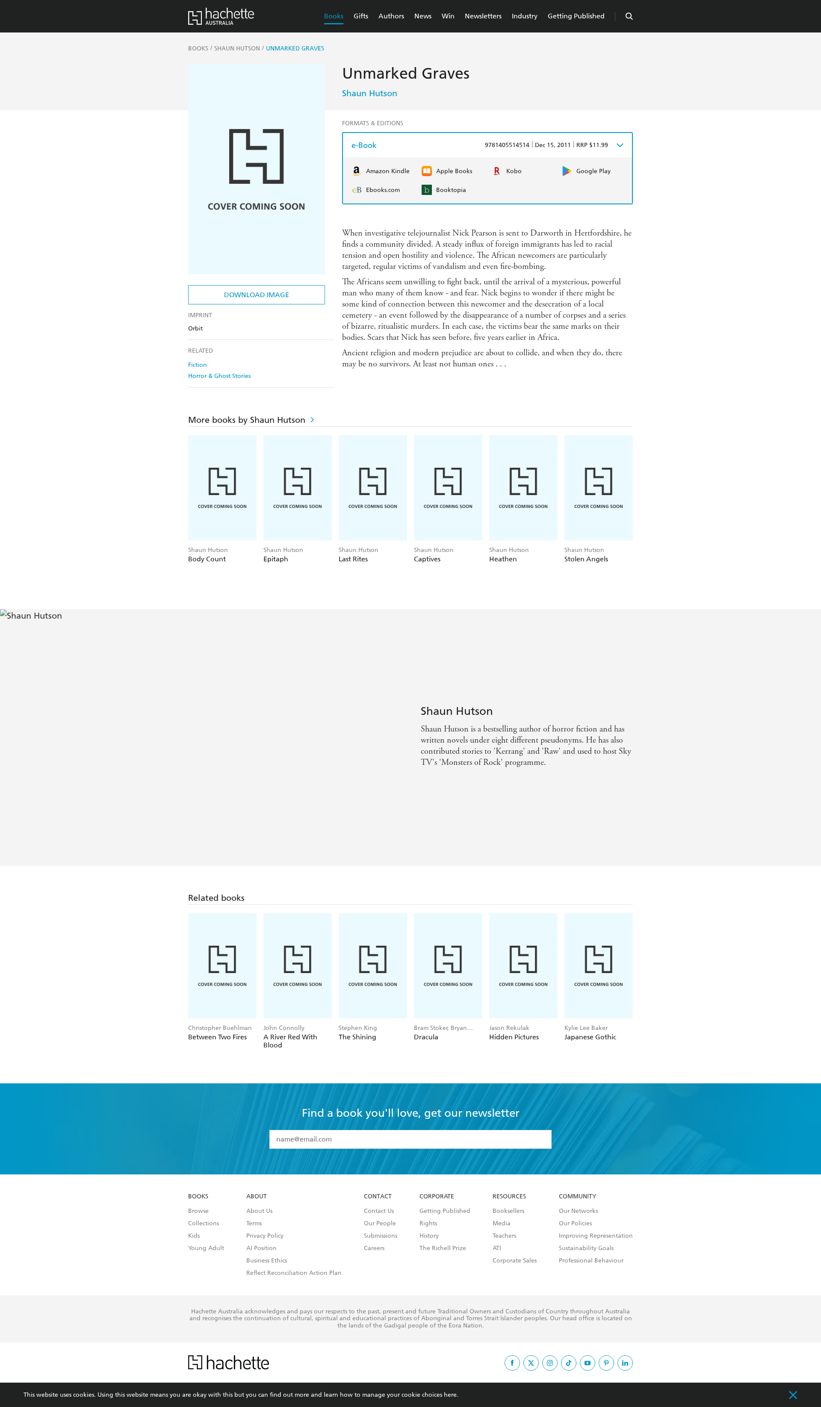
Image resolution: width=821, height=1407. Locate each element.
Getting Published (576, 16)
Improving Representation (596, 1236)
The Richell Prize (442, 1248)
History (429, 1236)
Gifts (361, 16)
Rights (428, 1224)
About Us (259, 1211)
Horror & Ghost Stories (219, 376)
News (422, 16)
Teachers (504, 1236)
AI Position (261, 1248)
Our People (380, 1224)
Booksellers (508, 1211)
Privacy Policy (265, 1236)
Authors (391, 16)
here (450, 1394)
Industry (524, 16)
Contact (378, 1197)
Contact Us (379, 1211)
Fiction (197, 365)
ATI (497, 1248)
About (256, 1197)
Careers (374, 1248)
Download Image (256, 295)
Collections (203, 1224)
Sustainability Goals (586, 1248)
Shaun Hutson (369, 93)
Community (577, 1197)
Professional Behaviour (591, 1261)
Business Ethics (266, 1261)
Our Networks (578, 1211)
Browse (198, 1211)
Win (448, 16)
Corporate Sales (515, 1261)
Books (333, 16)
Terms (254, 1224)
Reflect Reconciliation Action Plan (294, 1273)
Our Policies (575, 1224)
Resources (509, 1197)
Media (502, 1224)
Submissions (380, 1236)
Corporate (436, 1197)
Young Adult (206, 1248)
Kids (194, 1236)
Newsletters (483, 16)
